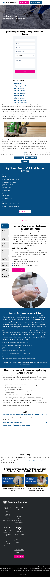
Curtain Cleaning (7, 538)
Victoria (19, 520)
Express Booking (19, 158)
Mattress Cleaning (7, 532)
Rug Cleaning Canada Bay (20, 93)
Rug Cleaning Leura (18, 83)
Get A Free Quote (24, 3)
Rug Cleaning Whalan (19, 88)
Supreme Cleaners (14, 145)
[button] (46, 481)
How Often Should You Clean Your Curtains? (13, 489)
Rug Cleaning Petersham (20, 97)
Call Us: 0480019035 (36, 3)
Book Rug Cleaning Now (25, 211)
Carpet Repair (7, 545)
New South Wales (19, 512)
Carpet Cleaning (7, 530)
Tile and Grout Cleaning (7, 540)
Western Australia (19, 522)
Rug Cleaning (7, 543)
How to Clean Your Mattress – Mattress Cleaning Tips (36, 489)
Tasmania (19, 518)
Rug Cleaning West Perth (20, 100)
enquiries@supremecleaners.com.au (10, 520)
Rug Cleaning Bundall (19, 95)
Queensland (19, 514)
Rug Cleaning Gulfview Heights (21, 92)
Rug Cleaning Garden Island (20, 102)
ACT (19, 509)
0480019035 (41, 459)
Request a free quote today (36, 460)
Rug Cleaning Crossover (19, 98)
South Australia (19, 516)
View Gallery (25, 161)
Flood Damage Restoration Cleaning (7, 535)
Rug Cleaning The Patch (19, 90)
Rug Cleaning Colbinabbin (20, 86)
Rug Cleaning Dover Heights (20, 85)
